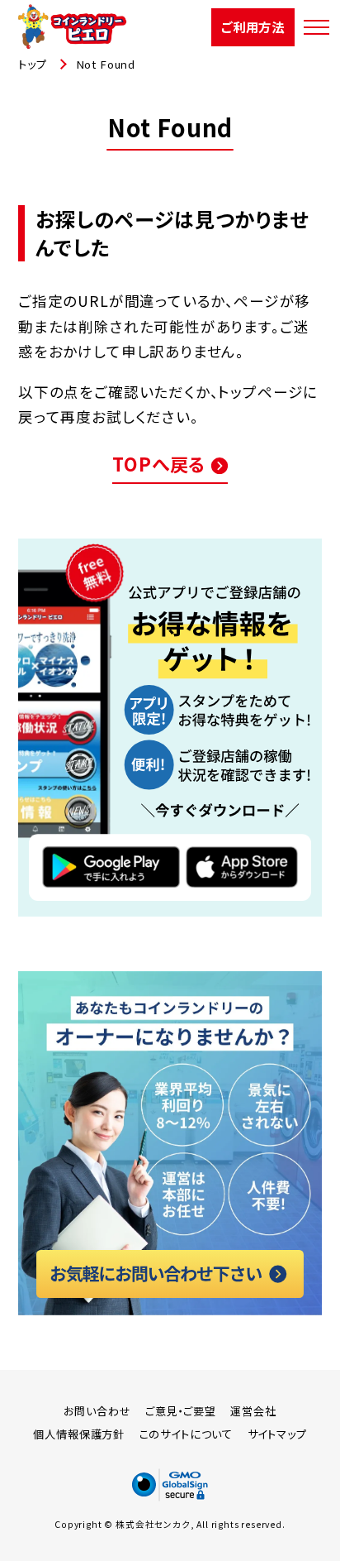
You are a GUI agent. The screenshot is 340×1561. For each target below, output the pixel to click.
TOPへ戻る (158, 463)
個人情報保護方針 (79, 1434)
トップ (32, 64)
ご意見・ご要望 (180, 1411)
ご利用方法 (253, 26)
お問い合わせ (97, 1411)
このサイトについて (186, 1434)
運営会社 (253, 1411)
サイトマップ (277, 1434)
